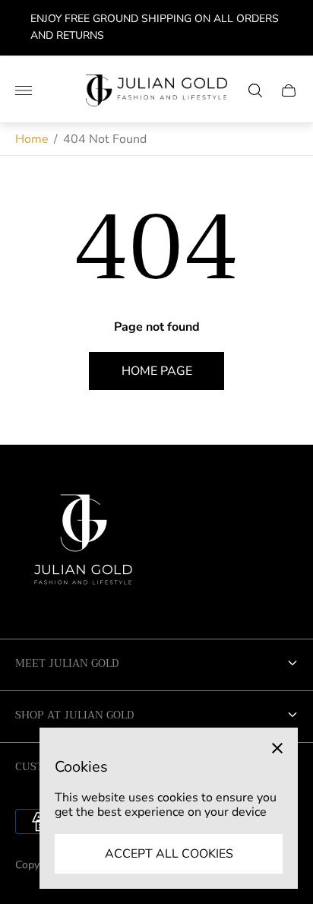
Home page (157, 371)
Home (32, 139)
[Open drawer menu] (23, 90)
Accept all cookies (169, 853)
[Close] (277, 748)
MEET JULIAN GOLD (67, 663)
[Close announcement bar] (289, 27)
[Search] (255, 90)
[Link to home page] (83, 545)
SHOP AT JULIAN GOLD (74, 715)
